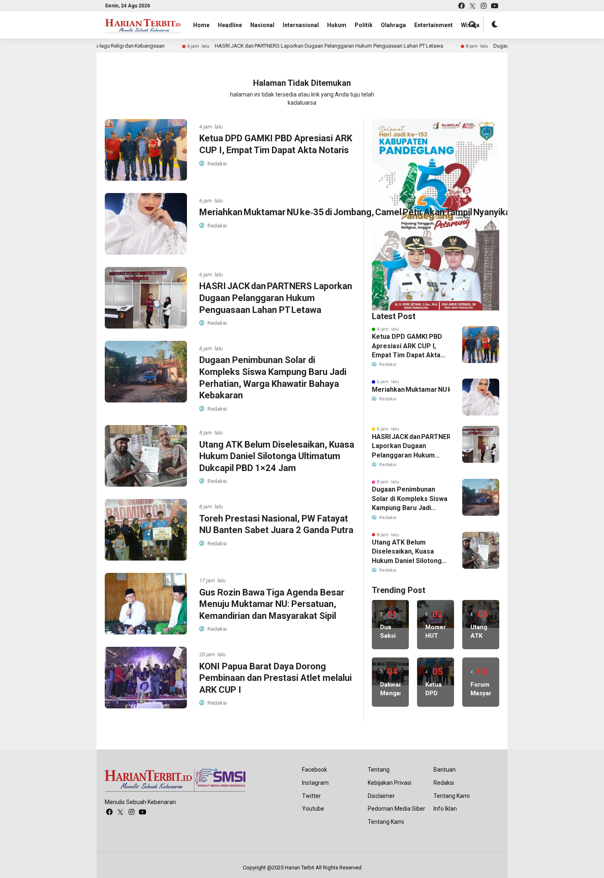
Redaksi (443, 782)
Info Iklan (445, 808)
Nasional (262, 25)
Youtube (313, 808)
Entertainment (433, 25)
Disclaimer (381, 796)
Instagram (315, 782)
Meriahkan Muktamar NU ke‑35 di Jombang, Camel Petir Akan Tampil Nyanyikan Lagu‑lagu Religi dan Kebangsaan (411, 389)
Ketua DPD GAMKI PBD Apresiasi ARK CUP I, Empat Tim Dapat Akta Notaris (407, 346)
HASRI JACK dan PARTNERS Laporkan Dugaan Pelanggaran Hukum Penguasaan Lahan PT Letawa (295, 46)
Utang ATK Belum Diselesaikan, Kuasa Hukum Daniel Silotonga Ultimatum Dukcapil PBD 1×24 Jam (276, 456)
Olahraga (393, 25)
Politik (364, 25)
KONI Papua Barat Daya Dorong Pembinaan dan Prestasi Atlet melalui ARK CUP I (275, 678)
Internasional (301, 25)
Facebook (314, 769)
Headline (230, 25)
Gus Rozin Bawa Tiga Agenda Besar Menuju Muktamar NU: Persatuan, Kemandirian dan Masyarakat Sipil (271, 604)
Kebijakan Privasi (389, 782)
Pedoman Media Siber (396, 808)
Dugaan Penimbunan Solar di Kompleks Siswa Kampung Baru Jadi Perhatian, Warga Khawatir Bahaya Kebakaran (409, 499)
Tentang (379, 769)
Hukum (336, 25)
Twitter (311, 796)
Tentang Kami (386, 821)
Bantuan (444, 769)
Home (201, 25)
